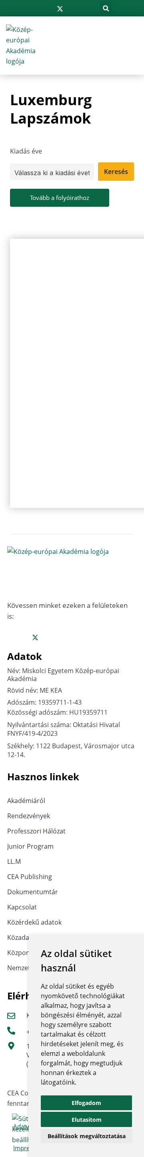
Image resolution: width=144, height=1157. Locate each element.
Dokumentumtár (32, 891)
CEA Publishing (29, 876)
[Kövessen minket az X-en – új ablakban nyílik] (60, 9)
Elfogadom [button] (86, 1103)
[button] (106, 8)
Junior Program (30, 846)
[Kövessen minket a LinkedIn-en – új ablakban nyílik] (73, 9)
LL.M (14, 861)
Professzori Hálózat (36, 831)
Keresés (116, 171)
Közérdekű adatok (34, 922)
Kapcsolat (22, 907)
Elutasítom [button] (87, 1119)
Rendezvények (28, 815)
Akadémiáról (26, 800)
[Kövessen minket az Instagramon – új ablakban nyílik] (47, 9)
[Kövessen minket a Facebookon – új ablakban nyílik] (35, 9)
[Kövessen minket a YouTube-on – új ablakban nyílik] (85, 9)
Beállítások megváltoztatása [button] (87, 1136)
